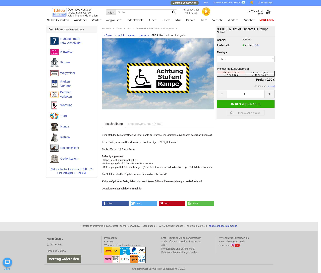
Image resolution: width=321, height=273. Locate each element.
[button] (115, 203)
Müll (178, 20)
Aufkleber (80, 20)
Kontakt (108, 241)
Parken (190, 20)
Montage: (222, 52)
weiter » (132, 35)
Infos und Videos (56, 250)
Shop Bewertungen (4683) (145, 123)
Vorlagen (266, 20)
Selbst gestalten (58, 20)
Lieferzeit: (223, 45)
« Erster (108, 35)
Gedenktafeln (134, 20)
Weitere (233, 20)
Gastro (166, 20)
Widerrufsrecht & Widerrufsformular (181, 241)
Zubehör (248, 20)
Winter (96, 20)
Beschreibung (113, 123)
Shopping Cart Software (145, 268)
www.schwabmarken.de (232, 241)
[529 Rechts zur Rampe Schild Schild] (158, 73)
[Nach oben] (312, 268)
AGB (163, 245)
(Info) (257, 45)
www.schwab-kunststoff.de (234, 237)
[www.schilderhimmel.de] (74, 12)
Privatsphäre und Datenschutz (177, 248)
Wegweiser (113, 20)
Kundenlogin (266, 2)
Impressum (110, 237)
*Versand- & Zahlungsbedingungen (123, 245)
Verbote (217, 20)
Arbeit (152, 20)
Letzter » (144, 35)
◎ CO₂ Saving (54, 244)
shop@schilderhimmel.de (223, 225)
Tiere (203, 20)
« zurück (120, 35)
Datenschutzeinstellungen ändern (179, 252)
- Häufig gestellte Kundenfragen (181, 237)
